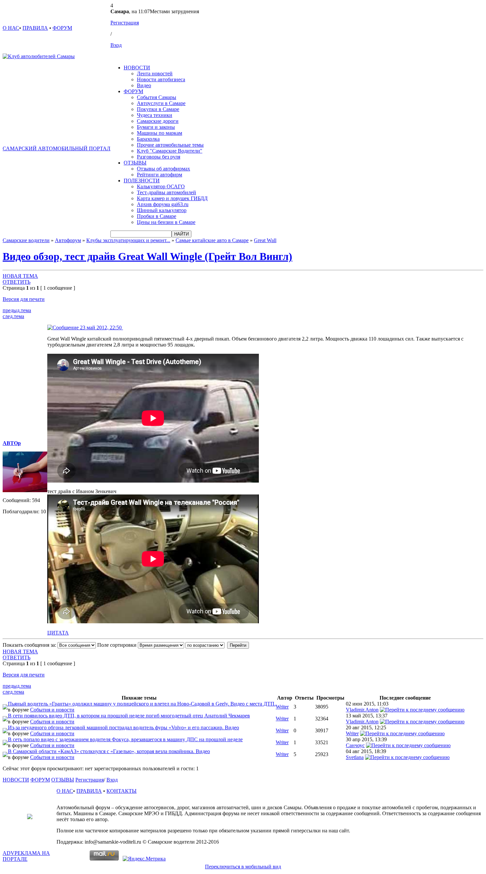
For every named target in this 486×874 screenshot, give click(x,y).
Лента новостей (155, 73)
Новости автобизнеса (161, 79)
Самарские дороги (158, 121)
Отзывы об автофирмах (163, 168)
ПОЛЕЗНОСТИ (142, 180)
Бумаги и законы (156, 127)
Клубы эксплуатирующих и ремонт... (128, 240)
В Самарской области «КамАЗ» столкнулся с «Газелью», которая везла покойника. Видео (109, 751)
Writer (282, 707)
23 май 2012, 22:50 (101, 327)
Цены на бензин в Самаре (166, 222)
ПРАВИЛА (35, 28)
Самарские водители (26, 240)
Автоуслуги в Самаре (161, 103)
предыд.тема (17, 310)
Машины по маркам (159, 133)
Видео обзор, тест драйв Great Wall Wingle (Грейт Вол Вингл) (147, 256)
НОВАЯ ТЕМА (20, 276)
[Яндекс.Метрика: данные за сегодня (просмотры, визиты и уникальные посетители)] (144, 859)
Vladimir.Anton (362, 709)
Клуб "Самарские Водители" (169, 151)
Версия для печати (24, 299)
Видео (144, 85)
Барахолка (148, 139)
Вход (116, 45)
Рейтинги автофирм (159, 174)
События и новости (52, 709)
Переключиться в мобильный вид (243, 866)
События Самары (156, 97)
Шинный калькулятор (161, 210)
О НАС (11, 28)
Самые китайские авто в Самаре (212, 240)
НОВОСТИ (137, 67)
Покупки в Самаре (158, 109)
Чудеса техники (154, 115)
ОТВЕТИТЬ (16, 282)
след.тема (13, 316)
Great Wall (265, 240)
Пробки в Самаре (156, 216)
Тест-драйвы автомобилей (166, 192)
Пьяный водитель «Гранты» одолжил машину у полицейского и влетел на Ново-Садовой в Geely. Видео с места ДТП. (142, 704)
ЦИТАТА (58, 633)
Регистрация (124, 22)
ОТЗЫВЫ (135, 162)
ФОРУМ (62, 28)
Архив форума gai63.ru (162, 204)
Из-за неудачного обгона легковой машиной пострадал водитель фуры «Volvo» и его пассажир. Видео (123, 727)
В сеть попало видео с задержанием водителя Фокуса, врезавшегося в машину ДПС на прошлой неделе (125, 739)
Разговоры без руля (158, 157)
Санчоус (355, 745)
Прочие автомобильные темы (170, 145)
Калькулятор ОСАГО (161, 186)
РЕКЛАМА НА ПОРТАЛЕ (26, 856)
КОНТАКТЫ (121, 791)
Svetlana (355, 757)
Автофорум (68, 240)
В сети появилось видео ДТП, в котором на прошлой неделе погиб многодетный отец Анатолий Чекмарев (129, 715)
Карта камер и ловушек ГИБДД (172, 198)
